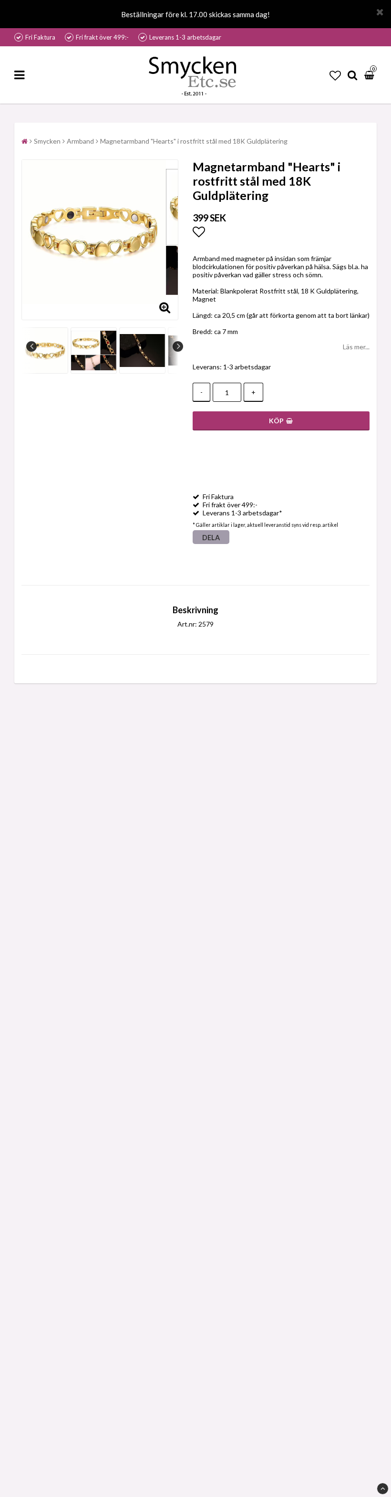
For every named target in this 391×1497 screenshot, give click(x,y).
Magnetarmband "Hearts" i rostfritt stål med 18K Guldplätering (194, 141)
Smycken (47, 141)
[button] (335, 75)
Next (178, 346)
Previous (31, 346)
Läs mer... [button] (356, 347)
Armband (80, 141)
